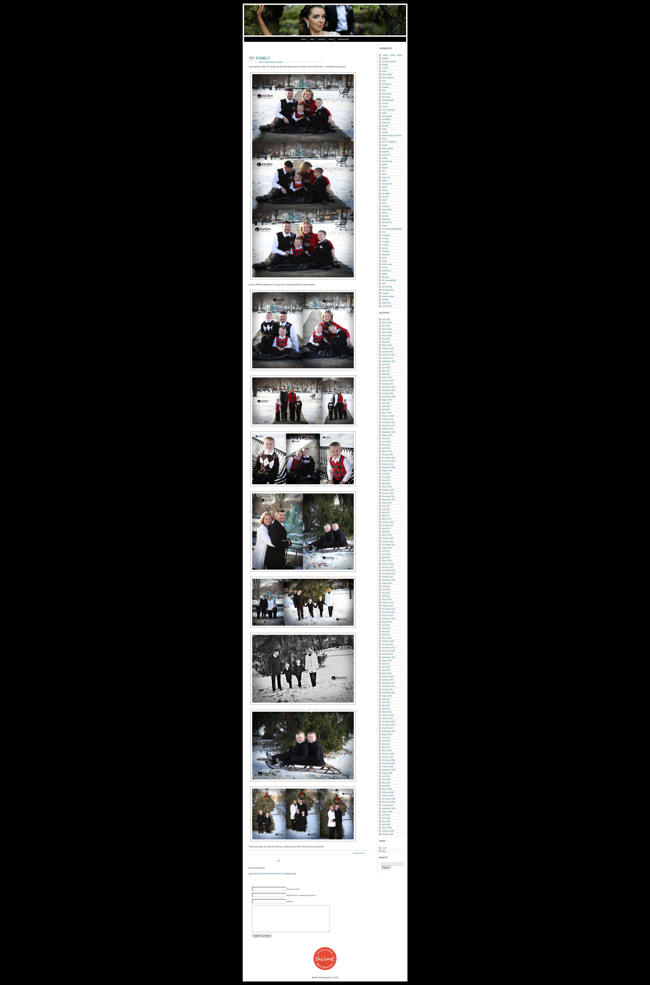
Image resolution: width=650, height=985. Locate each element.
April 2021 (386, 374)
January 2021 (387, 384)
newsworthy (387, 209)
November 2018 (388, 461)
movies (385, 190)
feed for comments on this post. (265, 873)
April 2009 (386, 786)
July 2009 (386, 776)
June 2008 (386, 818)
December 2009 (388, 760)
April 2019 (386, 448)
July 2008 (386, 815)
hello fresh (386, 155)
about (331, 39)
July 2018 (386, 474)
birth (383, 90)
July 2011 (386, 699)
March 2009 (387, 789)
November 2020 (388, 390)
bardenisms (387, 84)
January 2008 (387, 834)
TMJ (384, 283)
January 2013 (387, 644)
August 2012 (387, 660)
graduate (385, 152)
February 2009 (388, 792)
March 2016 (387, 535)
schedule (385, 242)
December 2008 (388, 799)
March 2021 (387, 377)
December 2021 (388, 355)
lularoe (384, 174)
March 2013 (387, 638)
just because (387, 161)
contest (385, 106)
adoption (385, 58)
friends (384, 145)
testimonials (343, 39)
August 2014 (387, 583)
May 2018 (386, 480)
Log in (384, 848)
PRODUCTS (387, 222)
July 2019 (386, 438)
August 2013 (387, 622)
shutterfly (385, 251)
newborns (386, 206)
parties (384, 213)
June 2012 (386, 667)
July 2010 (386, 738)
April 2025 (386, 326)
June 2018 (386, 477)
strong (384, 267)
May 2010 (386, 744)
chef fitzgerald (387, 100)
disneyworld (387, 116)
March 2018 (387, 487)
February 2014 (388, 602)
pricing (321, 39)
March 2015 (387, 561)
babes (384, 71)
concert (385, 103)
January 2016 (387, 541)
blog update (386, 94)
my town (385, 197)
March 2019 (387, 451)
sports (384, 258)
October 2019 (387, 429)
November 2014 (388, 574)
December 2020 (388, 387)
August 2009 (387, 773)
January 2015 (387, 567)
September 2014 (388, 580)
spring (384, 261)
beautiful (385, 87)
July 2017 (386, 506)
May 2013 (386, 631)
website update (388, 296)
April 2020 (386, 409)
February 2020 (388, 416)
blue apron (386, 97)
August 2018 (387, 471)
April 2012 (386, 670)
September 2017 (388, 500)
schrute (385, 245)
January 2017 (387, 525)
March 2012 (387, 673)
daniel (384, 113)
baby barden (387, 74)
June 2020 (386, 406)
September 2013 (388, 619)
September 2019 (388, 432)
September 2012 (388, 657)
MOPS (384, 187)
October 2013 (387, 615)
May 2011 (386, 705)
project (384, 226)
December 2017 (388, 496)
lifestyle (385, 168)
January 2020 (387, 419)
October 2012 (387, 654)
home (303, 39)
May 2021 (386, 371)
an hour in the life (389, 61)
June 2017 (386, 509)
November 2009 (388, 763)
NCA (384, 203)
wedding (385, 300)
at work (385, 68)
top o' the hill (387, 287)
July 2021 (386, 364)
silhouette (386, 254)
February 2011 (388, 715)
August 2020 (387, 400)
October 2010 (387, 728)
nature (384, 200)
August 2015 (387, 548)
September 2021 (388, 361)
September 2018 (388, 467)
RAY (383, 232)
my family (386, 193)
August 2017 (387, 503)
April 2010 (386, 747)
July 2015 (386, 551)
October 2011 (387, 689)
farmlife (385, 132)
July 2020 (386, 403)
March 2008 (387, 828)
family (261, 62)
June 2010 (386, 741)
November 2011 (388, 686)
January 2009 (387, 796)
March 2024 (387, 332)
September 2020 (388, 397)
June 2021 (386, 368)
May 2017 (386, 512)
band (384, 81)
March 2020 (387, 413)
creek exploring (388, 110)
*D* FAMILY (259, 58)
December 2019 (388, 422)
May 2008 (386, 821)
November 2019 (388, 426)
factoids (385, 126)
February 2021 (388, 380)
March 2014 (387, 599)
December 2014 (388, 570)
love (383, 171)
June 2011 (386, 702)
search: (383, 857)
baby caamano (388, 78)
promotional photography (392, 229)
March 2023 (387, 335)
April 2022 (386, 342)
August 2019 (387, 435)
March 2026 (387, 323)
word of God (387, 306)
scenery (385, 238)
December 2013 (388, 609)
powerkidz (386, 219)
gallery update (387, 148)
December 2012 (388, 648)
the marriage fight (389, 280)
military (385, 180)
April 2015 (386, 557)
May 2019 (386, 445)
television (385, 277)
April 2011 (386, 709)
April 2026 (386, 319)
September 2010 (388, 731)
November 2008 (388, 802)
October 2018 (387, 464)
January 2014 (387, 606)
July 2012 (386, 664)
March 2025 (387, 329)
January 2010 (387, 757)
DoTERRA (386, 119)
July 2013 (386, 625)
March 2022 (387, 345)
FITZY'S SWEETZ (389, 142)
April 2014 (386, 596)
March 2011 (387, 712)
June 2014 (386, 590)
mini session (387, 184)
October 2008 (387, 805)
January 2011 (387, 718)
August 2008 (387, 812)
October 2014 (387, 577)
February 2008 (388, 831)
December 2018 (388, 458)
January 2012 (387, 680)
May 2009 (386, 783)
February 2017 (388, 522)
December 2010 (388, 722)
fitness (384, 139)
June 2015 (386, 554)
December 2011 (388, 683)
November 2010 (388, 725)
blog (312, 39)
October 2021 (387, 358)
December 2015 (388, 545)
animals (385, 65)
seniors (385, 248)
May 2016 (386, 528)
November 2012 (388, 651)
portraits (279, 62)
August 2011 (387, 696)
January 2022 (387, 352)
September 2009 (388, 770)
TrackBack (289, 873)
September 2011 (388, 693)
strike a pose (387, 264)
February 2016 (388, 538)
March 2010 (387, 750)
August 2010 (387, 734)
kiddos (272, 62)
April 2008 (386, 824)
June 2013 (386, 628)
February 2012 (388, 676)
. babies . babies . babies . (392, 55)
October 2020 (387, 393)
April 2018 (386, 483)
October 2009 (387, 767)
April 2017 (386, 516)
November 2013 (388, 612)
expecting (386, 123)
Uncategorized (388, 290)
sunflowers (386, 271)
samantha (386, 235)
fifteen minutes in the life (391, 135)
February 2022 (388, 348)
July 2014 (386, 586)
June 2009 (386, 779)
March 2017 (387, 519)
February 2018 (388, 490)
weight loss (386, 303)
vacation (385, 293)
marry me (386, 177)
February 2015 (388, 564)
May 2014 (386, 593)
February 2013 (388, 641)
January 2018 (387, 493)
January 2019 (387, 454)
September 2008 (388, 808)
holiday (266, 62)
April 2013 (386, 635)
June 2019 (386, 442)
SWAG (384, 274)
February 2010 (388, 754)
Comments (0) (359, 853)
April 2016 (386, 532)
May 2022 (386, 339)
